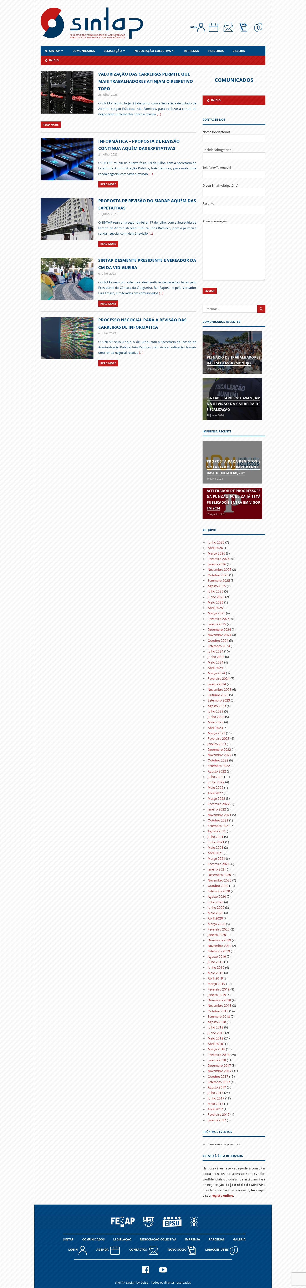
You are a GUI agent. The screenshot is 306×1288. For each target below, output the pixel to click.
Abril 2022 (215, 793)
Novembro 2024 (219, 635)
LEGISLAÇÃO (113, 51)
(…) (159, 114)
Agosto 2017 (217, 1087)
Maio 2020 (215, 913)
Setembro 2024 (219, 646)
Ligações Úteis (217, 1249)
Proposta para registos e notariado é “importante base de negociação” (233, 467)
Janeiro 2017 (217, 1120)
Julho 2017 (215, 1093)
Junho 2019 (216, 967)
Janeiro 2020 (217, 935)
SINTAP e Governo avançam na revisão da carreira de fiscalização (233, 404)
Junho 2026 (216, 542)
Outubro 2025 (218, 575)
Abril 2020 (215, 918)
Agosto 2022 (217, 771)
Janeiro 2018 (217, 1060)
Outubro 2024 (218, 640)
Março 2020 (216, 924)
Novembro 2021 (219, 815)
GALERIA (239, 51)
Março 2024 (216, 673)
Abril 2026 (215, 548)
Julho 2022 (215, 777)
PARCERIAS (216, 51)
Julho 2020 (215, 902)
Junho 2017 (216, 1098)
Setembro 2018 (219, 1016)
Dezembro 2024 (219, 629)
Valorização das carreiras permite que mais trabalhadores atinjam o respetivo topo (145, 81)
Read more (50, 124)
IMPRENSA (191, 51)
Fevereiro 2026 (219, 559)
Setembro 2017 (219, 1082)
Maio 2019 (215, 973)
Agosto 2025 (217, 586)
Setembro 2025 (219, 580)
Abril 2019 (215, 978)
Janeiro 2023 (217, 744)
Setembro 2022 (219, 766)
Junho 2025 (216, 597)
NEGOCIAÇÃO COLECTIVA (152, 51)
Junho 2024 (216, 657)
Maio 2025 (215, 602)
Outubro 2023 (218, 695)
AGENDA (103, 1249)
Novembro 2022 (219, 755)
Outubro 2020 (218, 886)
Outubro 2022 (218, 760)
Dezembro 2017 (219, 1065)
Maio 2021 (215, 847)
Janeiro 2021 (217, 869)
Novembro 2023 (219, 689)
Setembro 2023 (219, 700)
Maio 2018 (215, 1038)
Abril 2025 (215, 608)
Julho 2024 (215, 651)
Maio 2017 (215, 1104)
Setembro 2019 (219, 951)
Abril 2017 (215, 1109)
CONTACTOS (139, 1249)
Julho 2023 (215, 711)
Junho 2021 (216, 842)
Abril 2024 (215, 668)
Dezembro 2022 (219, 749)
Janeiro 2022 (217, 809)
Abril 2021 (215, 853)
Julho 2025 (215, 591)
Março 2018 (216, 1049)
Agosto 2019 (217, 956)
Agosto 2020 (217, 896)
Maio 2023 (215, 722)
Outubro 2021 (218, 820)
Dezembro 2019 (219, 940)
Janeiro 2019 (217, 995)
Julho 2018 (215, 1027)
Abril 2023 (215, 728)
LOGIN (73, 1249)
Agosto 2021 (217, 831)
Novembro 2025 (219, 569)
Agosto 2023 (217, 706)
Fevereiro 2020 (219, 929)
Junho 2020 (216, 907)
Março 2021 (216, 858)
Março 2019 (216, 984)
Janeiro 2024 (217, 684)
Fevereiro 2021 (219, 864)
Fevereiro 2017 (219, 1114)
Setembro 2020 (219, 891)
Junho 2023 (216, 717)
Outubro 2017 (218, 1076)
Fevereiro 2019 (219, 989)
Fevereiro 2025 (219, 619)
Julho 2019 (215, 962)
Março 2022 (216, 798)
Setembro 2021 (219, 826)
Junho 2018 (216, 1033)
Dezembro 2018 (219, 1000)
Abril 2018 (215, 1044)
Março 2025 (216, 613)
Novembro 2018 (219, 1005)
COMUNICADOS (83, 51)
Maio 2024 (215, 662)
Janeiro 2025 (217, 624)
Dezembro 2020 (219, 875)
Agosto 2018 (217, 1022)
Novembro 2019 (219, 946)
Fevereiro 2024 (219, 678)
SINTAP (68, 1239)
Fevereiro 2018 (219, 1055)
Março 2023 (216, 733)
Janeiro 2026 (217, 564)
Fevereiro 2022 (219, 804)
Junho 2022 (216, 782)
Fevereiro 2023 (219, 738)
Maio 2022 (215, 787)
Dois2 (144, 1282)
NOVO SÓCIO (177, 1249)
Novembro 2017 (219, 1071)
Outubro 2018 (218, 1011)
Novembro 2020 (219, 880)
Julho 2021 (215, 837)
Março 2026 (216, 553)
